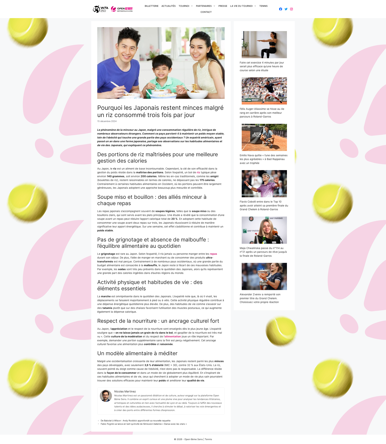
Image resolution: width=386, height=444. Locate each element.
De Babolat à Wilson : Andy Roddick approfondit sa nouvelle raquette (135, 420)
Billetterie (151, 6)
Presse (222, 6)
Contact (206, 12)
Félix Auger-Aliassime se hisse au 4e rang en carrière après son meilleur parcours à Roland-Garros (262, 112)
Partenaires (204, 6)
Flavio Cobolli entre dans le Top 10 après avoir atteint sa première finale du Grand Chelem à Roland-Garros (264, 205)
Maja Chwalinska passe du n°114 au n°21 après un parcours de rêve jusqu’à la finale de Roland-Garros (263, 252)
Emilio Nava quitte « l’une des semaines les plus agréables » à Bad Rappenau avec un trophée (264, 159)
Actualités (168, 6)
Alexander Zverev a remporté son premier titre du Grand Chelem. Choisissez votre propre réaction (260, 298)
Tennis (263, 6)
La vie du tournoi (241, 6)
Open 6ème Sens (193, 439)
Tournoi (184, 6)
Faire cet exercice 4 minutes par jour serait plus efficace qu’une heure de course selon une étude (262, 66)
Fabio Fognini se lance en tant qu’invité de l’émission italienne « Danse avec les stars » (144, 424)
